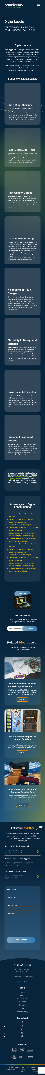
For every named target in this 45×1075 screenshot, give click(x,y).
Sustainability (22, 1012)
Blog (22, 1008)
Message (11, 913)
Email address (13, 905)
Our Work (23, 1005)
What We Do (22, 999)
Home (22, 992)
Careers (22, 1002)
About (22, 995)
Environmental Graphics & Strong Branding (22, 737)
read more (22, 700)
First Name (12, 890)
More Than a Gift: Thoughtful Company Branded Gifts (22, 790)
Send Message (21, 940)
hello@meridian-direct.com (23, 977)
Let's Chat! (22, 593)
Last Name (12, 897)
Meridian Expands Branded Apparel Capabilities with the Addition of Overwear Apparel (22, 685)
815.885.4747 (22, 981)
